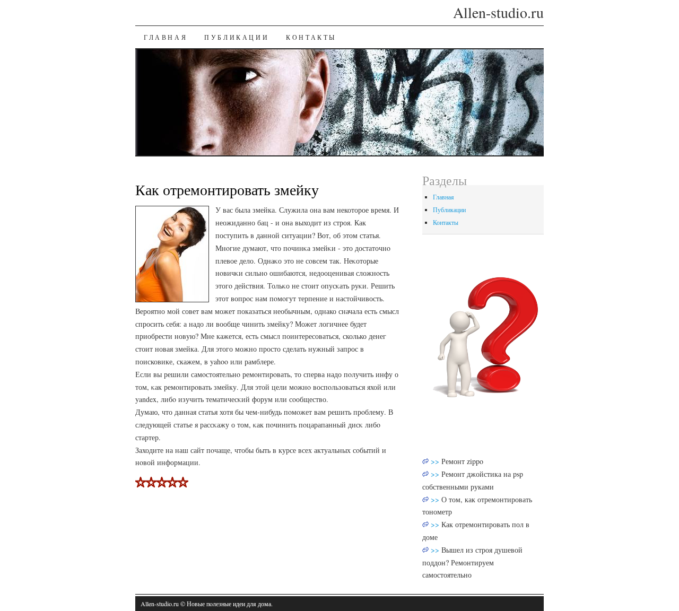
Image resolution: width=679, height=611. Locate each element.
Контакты (311, 37)
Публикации (236, 37)
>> (436, 461)
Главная (165, 37)
